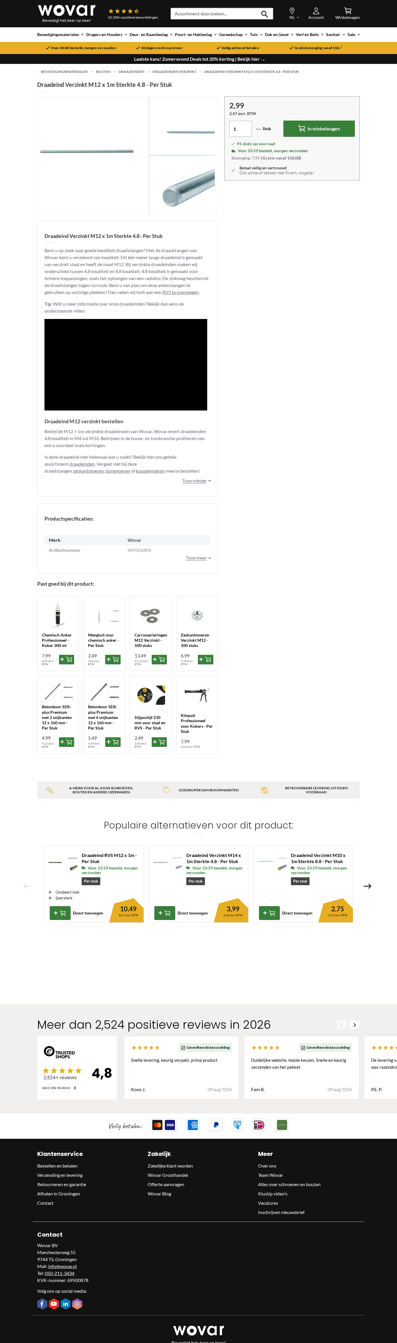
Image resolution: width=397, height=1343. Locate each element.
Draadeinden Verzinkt (174, 71)
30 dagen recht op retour (162, 48)
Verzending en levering (60, 1175)
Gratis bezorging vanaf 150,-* (318, 48)
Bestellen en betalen (57, 1165)
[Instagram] (78, 1304)
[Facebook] (43, 1304)
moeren (96, 471)
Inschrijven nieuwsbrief (281, 1212)
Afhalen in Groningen (58, 1193)
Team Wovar (270, 1175)
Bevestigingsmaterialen (64, 71)
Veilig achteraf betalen (240, 48)
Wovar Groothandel (168, 1175)
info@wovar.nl (62, 1266)
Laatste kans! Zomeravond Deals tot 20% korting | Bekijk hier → (199, 59)
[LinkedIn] (66, 1304)
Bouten (103, 71)
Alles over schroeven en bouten (289, 1184)
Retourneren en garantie (61, 1184)
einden (88, 464)
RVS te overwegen (180, 292)
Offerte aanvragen (166, 1184)
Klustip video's (272, 1193)
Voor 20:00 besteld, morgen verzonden (83, 48)
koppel (143, 471)
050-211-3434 (59, 1273)
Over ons (267, 1165)
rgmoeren (120, 471)
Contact (45, 1203)
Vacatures (268, 1203)
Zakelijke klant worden (170, 1165)
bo (108, 471)
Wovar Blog (159, 1193)
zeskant (80, 471)
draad (75, 464)
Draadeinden (131, 71)
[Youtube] (54, 1304)
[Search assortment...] (265, 13)
